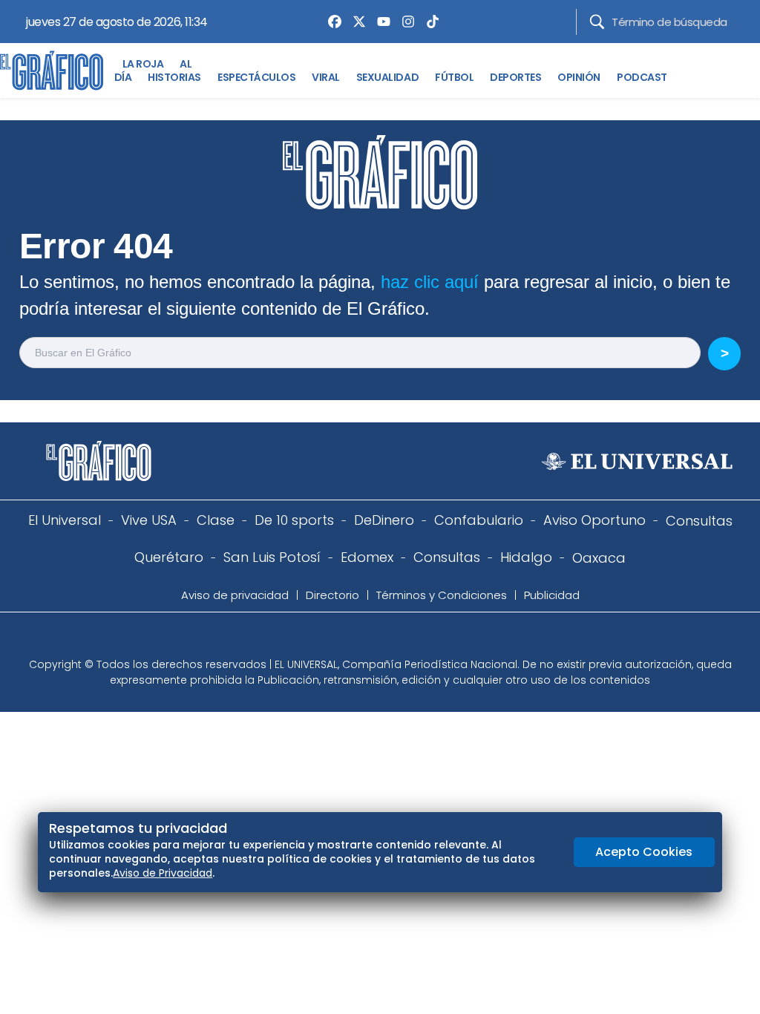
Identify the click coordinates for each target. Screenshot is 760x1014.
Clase (216, 520)
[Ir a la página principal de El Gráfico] (51, 70)
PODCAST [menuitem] (642, 77)
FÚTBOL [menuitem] (454, 77)
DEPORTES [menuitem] (515, 77)
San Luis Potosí (272, 557)
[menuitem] (331, 21)
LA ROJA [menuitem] (143, 63)
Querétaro (168, 557)
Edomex (367, 557)
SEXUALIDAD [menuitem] (387, 77)
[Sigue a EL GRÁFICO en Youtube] (395, 639)
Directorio (332, 595)
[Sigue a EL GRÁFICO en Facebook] (364, 639)
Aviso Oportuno (594, 520)
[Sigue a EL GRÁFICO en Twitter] (375, 639)
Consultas (699, 520)
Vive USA (149, 520)
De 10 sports (294, 520)
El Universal (64, 520)
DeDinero (384, 520)
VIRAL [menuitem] (326, 77)
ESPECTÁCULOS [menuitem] (256, 77)
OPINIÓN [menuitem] (578, 77)
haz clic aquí (430, 282)
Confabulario (478, 520)
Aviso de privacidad (235, 595)
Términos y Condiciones (441, 595)
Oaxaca (599, 558)
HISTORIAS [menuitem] (174, 77)
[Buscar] (597, 21)
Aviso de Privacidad (162, 873)
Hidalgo (526, 557)
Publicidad (552, 595)
